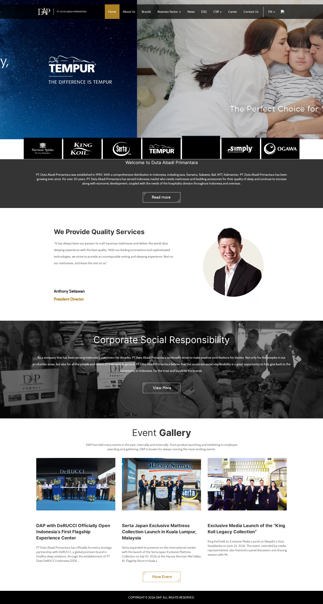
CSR (216, 11)
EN (270, 11)
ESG (204, 11)
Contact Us (251, 11)
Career (232, 11)
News (191, 11)
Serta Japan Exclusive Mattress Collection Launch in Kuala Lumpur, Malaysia (159, 532)
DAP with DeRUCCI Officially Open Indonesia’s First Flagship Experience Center (73, 532)
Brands (146, 11)
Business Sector (168, 11)
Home (112, 11)
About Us (129, 11)
